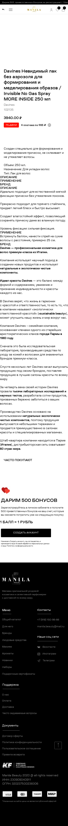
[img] (3, 9)
